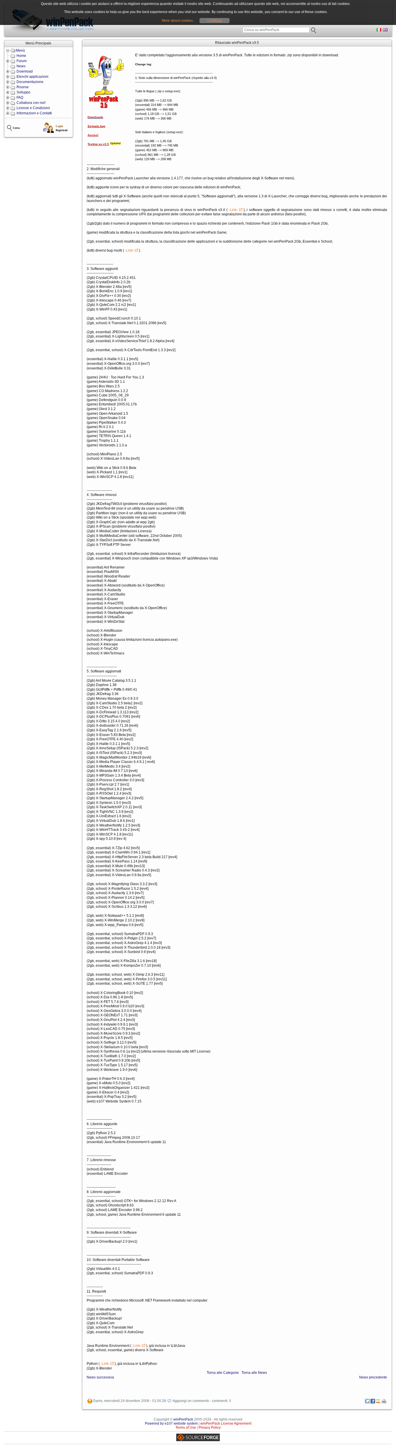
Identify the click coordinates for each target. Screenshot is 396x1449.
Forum (22, 61)
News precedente (373, 1377)
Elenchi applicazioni (32, 77)
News (21, 66)
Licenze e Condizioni (33, 108)
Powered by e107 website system (171, 1423)
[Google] (367, 1402)
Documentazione (30, 82)
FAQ (20, 97)
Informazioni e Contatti (34, 113)
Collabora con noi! (31, 103)
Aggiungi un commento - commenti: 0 (201, 1401)
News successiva (100, 1377)
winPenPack (183, 1419)
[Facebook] (372, 1402)
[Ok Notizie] (378, 1402)
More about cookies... (178, 21)
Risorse (23, 87)
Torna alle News (254, 1373)
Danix (97, 1401)
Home (21, 56)
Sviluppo (23, 92)
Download (25, 71)
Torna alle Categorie (223, 1373)
